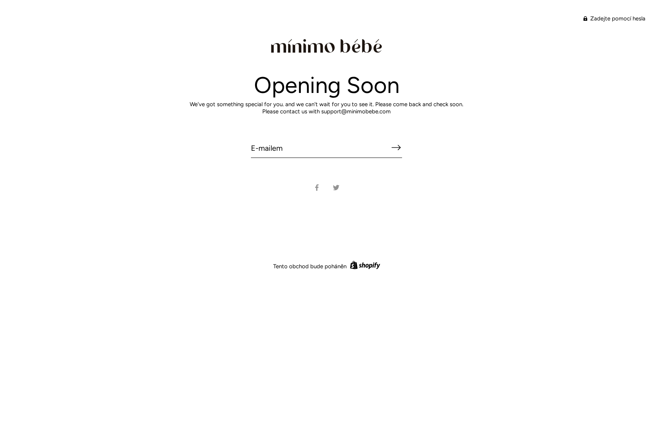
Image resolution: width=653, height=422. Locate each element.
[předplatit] (396, 148)
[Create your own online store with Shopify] (364, 266)
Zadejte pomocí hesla (617, 18)
